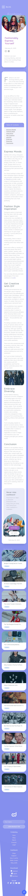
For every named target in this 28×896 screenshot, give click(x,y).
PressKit (14, 842)
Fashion (14, 14)
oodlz (14, 278)
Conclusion (9, 143)
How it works (14, 858)
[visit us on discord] (19, 883)
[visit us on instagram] (14, 883)
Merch (14, 840)
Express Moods (11, 129)
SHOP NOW (14, 528)
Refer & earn (14, 860)
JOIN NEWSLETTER (14, 826)
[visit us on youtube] (16, 883)
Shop (14, 853)
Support (14, 855)
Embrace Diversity (9, 140)
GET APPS (14, 533)
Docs (14, 835)
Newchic (8, 179)
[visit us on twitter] (8, 883)
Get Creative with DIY (10, 136)
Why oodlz (14, 863)
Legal (14, 845)
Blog (14, 837)
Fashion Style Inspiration (10, 132)
